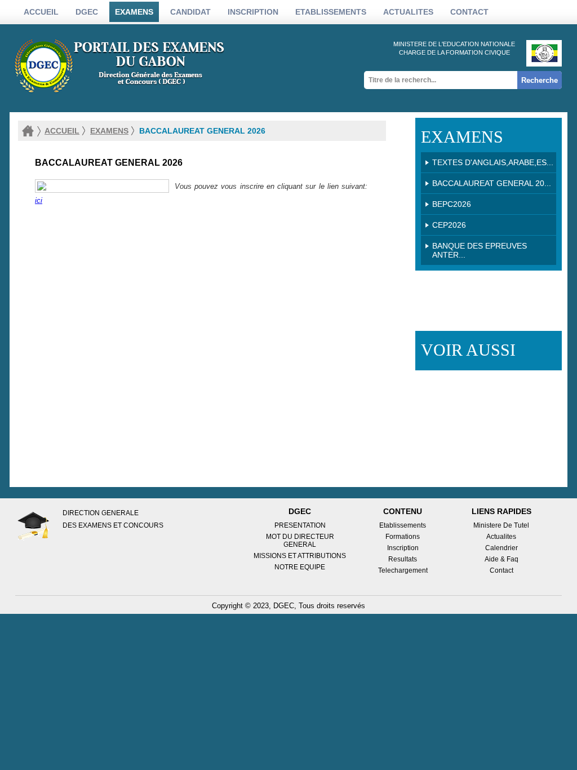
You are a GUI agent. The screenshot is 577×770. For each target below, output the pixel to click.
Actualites (501, 537)
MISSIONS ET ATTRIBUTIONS (300, 556)
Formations (402, 537)
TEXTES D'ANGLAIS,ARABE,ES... (492, 162)
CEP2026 (449, 224)
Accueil (41, 11)
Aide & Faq (501, 559)
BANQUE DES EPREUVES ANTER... (479, 250)
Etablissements (402, 525)
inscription (253, 11)
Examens (134, 11)
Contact (469, 11)
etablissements (330, 11)
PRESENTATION (300, 525)
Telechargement (403, 570)
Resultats (402, 559)
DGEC (87, 11)
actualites (408, 11)
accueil (62, 130)
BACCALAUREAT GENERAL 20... (491, 183)
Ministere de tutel (501, 525)
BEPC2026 (451, 204)
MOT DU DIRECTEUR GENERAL (300, 540)
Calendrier (501, 548)
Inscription (403, 548)
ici (38, 200)
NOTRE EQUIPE (299, 567)
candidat (190, 11)
